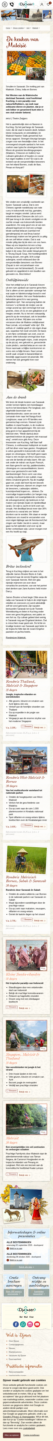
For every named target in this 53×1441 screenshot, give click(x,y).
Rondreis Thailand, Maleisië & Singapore (22, 689)
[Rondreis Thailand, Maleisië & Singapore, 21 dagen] (26, 664)
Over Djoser (14, 1341)
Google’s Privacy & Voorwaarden (19, 1416)
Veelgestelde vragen (17, 1376)
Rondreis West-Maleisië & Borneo (25, 785)
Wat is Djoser (18, 1335)
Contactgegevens (16, 1344)
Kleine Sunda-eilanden (24, 978)
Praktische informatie (24, 1366)
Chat (31, 1317)
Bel (21, 1317)
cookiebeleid (29, 1428)
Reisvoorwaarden (16, 1372)
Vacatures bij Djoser (17, 1355)
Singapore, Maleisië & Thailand (23, 1062)
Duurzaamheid (15, 1359)
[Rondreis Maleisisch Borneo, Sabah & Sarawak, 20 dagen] (26, 860)
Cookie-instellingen (31, 1435)
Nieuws (12, 1348)
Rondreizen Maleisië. (16, 637)
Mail (26, 1317)
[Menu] (4, 4)
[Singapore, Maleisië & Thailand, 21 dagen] (26, 1035)
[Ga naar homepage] (26, 4)
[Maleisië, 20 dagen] (26, 1119)
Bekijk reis (38, 727)
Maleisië (25, 1144)
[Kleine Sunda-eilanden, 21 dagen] (26, 955)
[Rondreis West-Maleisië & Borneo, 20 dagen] (26, 760)
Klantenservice (15, 1352)
